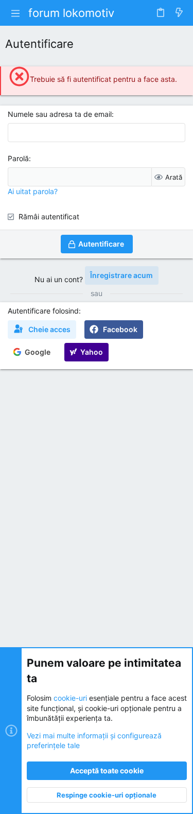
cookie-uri (70, 698)
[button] (15, 13)
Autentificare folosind (43, 310)
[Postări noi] (179, 13)
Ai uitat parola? (33, 191)
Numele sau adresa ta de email (60, 114)
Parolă (18, 158)
